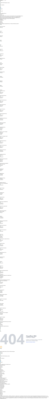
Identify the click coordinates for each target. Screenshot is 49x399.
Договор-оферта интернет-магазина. (39, 397)
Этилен (1, 374)
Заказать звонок (7, 2)
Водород (1, 375)
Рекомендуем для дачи (3, 383)
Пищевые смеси (2, 373)
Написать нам (8, 364)
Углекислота (1, 370)
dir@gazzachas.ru (17, 17)
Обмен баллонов (2, 382)
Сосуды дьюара (2, 386)
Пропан (1, 366)
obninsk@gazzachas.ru (3, 13)
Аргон (1, 367)
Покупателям (2, 387)
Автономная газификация (3, 381)
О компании (1, 20)
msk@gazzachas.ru (18, 16)
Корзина (1, 392)
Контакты (1, 22)
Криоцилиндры (2, 385)
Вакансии (1, 393)
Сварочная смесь (2, 371)
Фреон (1, 376)
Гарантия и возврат (2, 391)
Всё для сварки (2, 380)
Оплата (1, 390)
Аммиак (1, 377)
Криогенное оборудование (4, 379)
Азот (0, 368)
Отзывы (1, 395)
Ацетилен (1, 369)
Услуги (1, 389)
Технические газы (2, 365)
